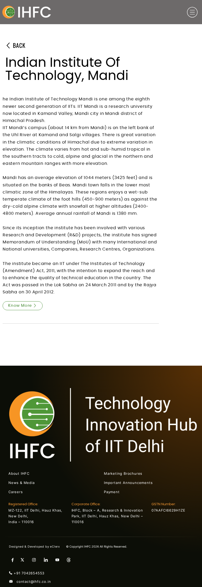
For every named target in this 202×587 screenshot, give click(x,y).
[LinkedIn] (48, 560)
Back (18, 46)
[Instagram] (36, 560)
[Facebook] (13, 560)
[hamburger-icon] (192, 13)
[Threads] (71, 560)
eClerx (58, 546)
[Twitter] (24, 560)
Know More (20, 306)
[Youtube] (59, 560)
